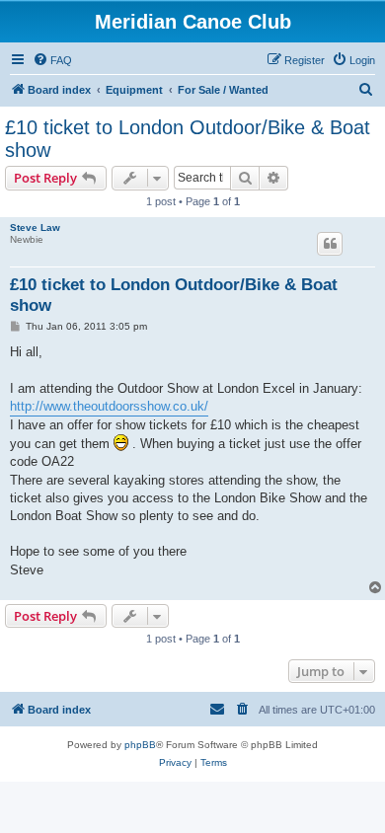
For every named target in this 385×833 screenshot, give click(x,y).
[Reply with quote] (330, 244)
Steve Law (35, 227)
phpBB (140, 744)
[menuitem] (52, 60)
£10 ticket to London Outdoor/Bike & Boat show (187, 138)
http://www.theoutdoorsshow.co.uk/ (109, 406)
